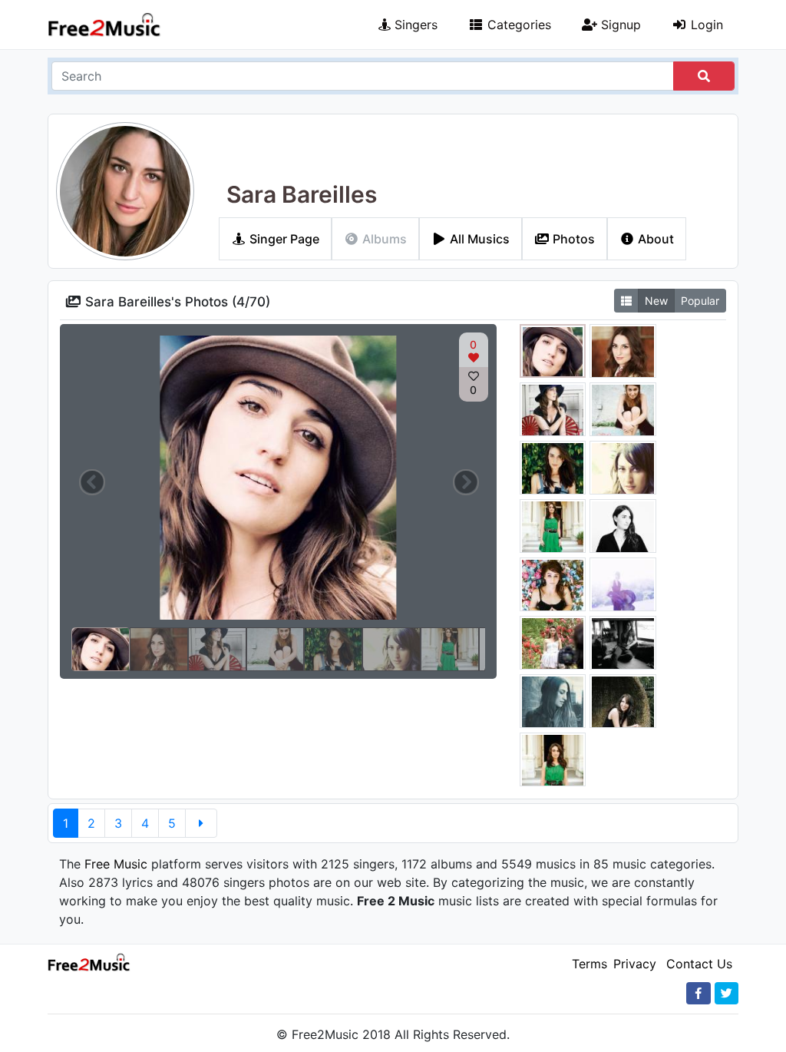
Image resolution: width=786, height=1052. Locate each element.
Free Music (115, 864)
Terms (589, 963)
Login (705, 24)
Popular (700, 300)
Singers (414, 24)
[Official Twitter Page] (726, 993)
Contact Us (699, 963)
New (656, 300)
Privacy (634, 963)
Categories (517, 24)
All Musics (478, 238)
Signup (619, 24)
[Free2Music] (104, 24)
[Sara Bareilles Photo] (553, 353)
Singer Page (282, 238)
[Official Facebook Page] (698, 993)
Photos (572, 238)
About (654, 238)
